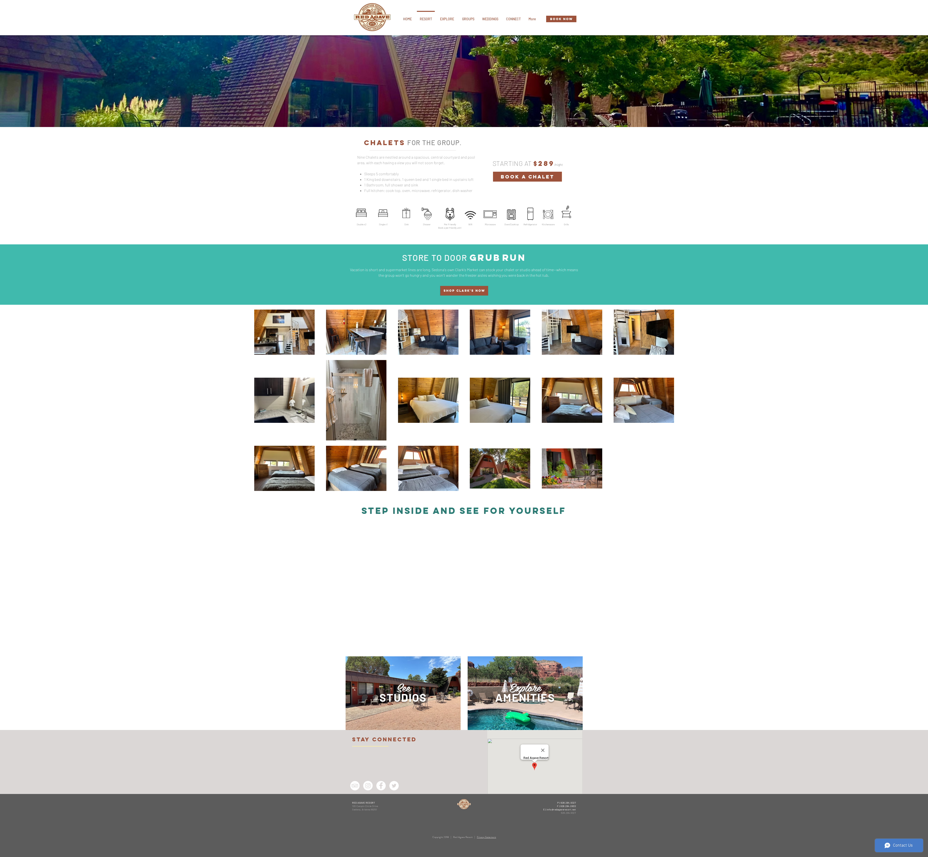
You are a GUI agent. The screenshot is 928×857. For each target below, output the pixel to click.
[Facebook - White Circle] (381, 785)
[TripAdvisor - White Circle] (355, 785)
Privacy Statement (486, 837)
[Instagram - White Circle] (368, 785)
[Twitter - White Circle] (394, 785)
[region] (403, 693)
